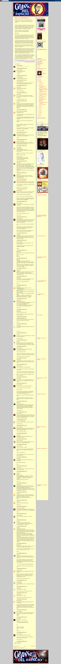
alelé (17, 554)
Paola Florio (18, 190)
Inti (17, 102)
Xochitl (18, 458)
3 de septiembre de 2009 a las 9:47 (21, 543)
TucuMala (18, 594)
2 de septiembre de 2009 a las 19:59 (22, 471)
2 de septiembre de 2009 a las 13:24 (22, 109)
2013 (39, 77)
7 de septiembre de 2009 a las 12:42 (22, 641)
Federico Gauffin (19, 81)
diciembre (40, 82)
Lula (17, 521)
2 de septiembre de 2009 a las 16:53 (22, 332)
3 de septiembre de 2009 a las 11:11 (22, 568)
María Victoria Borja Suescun (21, 111)
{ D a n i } (18, 269)
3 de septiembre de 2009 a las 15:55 (22, 609)
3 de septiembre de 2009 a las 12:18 (22, 592)
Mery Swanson (19, 440)
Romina (18, 618)
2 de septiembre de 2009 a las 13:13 (22, 68)
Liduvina (18, 467)
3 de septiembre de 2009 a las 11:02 (22, 553)
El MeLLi (18, 359)
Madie (17, 402)
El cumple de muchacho (42, 104)
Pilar (17, 493)
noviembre (40, 83)
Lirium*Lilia (18, 611)
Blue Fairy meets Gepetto (20, 180)
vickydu (18, 325)
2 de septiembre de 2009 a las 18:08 (22, 433)
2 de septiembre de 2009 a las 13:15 (22, 85)
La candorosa (19, 241)
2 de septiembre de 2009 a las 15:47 (22, 298)
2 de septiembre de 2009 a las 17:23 (22, 364)
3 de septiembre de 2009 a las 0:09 (21, 513)
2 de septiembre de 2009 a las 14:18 (22, 216)
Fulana (18, 234)
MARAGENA (18, 600)
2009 (39, 81)
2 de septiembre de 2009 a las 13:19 (22, 92)
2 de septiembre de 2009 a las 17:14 (22, 346)
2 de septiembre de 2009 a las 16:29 (22, 316)
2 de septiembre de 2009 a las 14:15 (22, 201)
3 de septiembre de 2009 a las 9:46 (21, 526)
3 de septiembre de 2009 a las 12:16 (22, 586)
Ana (17, 341)
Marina (18, 286)
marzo (40, 111)
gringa (18, 174)
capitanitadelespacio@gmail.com (41, 68)
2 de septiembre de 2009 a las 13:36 (22, 145)
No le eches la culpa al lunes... (43, 88)
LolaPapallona (19, 65)
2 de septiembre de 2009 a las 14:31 (22, 240)
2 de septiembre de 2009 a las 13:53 (22, 172)
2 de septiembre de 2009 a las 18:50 (22, 444)
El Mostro (18, 300)
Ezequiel (18, 484)
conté (32, 49)
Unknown (18, 94)
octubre (40, 84)
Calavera (18, 378)
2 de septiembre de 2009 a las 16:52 (22, 323)
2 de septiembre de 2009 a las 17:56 (22, 425)
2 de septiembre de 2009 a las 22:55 (22, 506)
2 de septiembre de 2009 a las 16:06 (22, 309)
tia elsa (18, 435)
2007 (39, 116)
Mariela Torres (19, 515)
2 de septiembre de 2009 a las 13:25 (22, 132)
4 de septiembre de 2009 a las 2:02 (21, 632)
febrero (40, 112)
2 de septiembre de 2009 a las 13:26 (22, 139)
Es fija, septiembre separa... (43, 93)
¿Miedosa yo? (41, 101)
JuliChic (18, 162)
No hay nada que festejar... (42, 96)
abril (39, 110)
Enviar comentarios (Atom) (21, 647)
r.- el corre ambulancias (20, 420)
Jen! (17, 501)
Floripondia (18, 581)
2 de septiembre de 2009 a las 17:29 (22, 401)
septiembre (40, 85)
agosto (40, 105)
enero (40, 113)
